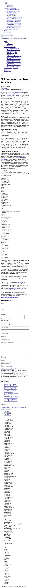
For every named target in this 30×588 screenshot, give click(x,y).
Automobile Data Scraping (15, 92)
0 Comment (5, 88)
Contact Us (10, 6)
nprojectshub (5, 38)
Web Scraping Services (13, 9)
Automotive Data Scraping (14, 24)
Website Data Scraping (10, 8)
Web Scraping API (12, 14)
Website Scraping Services (11, 29)
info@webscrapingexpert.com (18, 38)
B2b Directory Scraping (10, 399)
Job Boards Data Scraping (14, 23)
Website (3, 314)
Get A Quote (7, 32)
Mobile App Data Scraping (14, 18)
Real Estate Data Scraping (14, 20)
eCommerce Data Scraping (14, 17)
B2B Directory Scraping (13, 27)
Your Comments (5, 319)
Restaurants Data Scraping (14, 26)
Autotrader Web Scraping (12, 95)
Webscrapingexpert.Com (7, 369)
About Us (9, 5)
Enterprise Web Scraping (13, 11)
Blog (5, 30)
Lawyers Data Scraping (13, 21)
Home (5, 2)
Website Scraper (11, 12)
